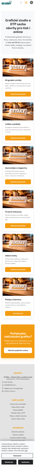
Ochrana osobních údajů (18, 437)
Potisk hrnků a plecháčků (18, 404)
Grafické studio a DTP (18, 413)
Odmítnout (9, 462)
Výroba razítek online (18, 419)
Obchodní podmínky (18, 432)
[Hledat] (21, 3)
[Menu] (32, 3)
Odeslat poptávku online (18, 350)
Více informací (18, 313)
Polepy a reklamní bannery (18, 416)
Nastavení (17, 456)
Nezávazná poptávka (18, 94)
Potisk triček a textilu (18, 407)
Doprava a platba (18, 435)
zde (26, 450)
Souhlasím (25, 462)
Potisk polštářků (18, 410)
